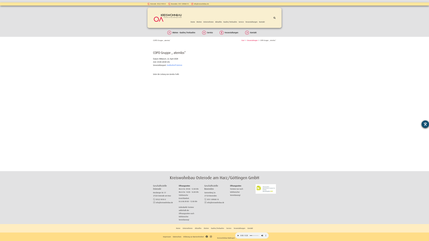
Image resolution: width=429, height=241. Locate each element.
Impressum (167, 237)
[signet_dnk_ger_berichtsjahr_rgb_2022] (266, 189)
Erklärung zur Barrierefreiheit (193, 237)
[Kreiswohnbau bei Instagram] (211, 237)
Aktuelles (198, 228)
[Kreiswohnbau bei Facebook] (207, 237)
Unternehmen (187, 228)
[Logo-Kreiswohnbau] (168, 18)
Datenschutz (177, 237)
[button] (274, 18)
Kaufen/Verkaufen (217, 228)
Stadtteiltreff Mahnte (174, 65)
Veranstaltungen (231, 32)
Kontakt (253, 32)
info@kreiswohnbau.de (201, 4)
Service (210, 32)
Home (178, 228)
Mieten (206, 228)
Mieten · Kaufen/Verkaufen (183, 32)
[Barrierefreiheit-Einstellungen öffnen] (425, 124)
